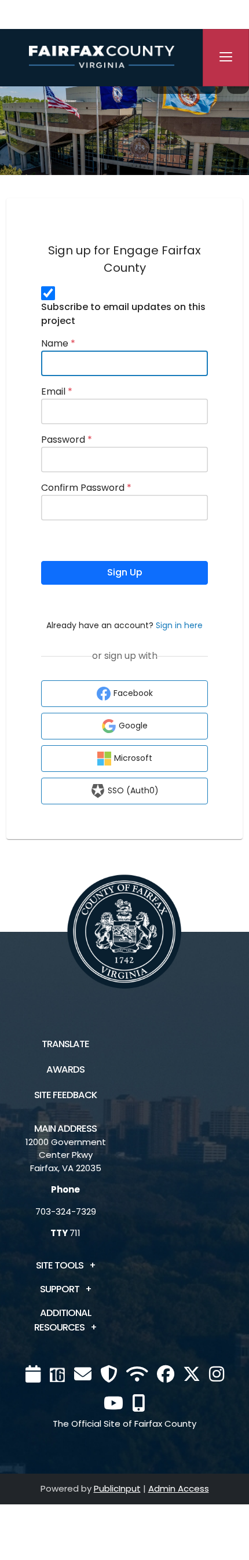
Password (66, 439)
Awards (65, 1069)
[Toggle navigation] (226, 57)
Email (56, 391)
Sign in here (179, 625)
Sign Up (124, 572)
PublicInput (117, 1488)
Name (58, 343)
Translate (65, 1044)
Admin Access (178, 1488)
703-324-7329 (65, 1211)
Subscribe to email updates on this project (123, 313)
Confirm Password (86, 487)
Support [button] (59, 1289)
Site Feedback (65, 1095)
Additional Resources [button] (62, 1320)
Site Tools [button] (59, 1265)
